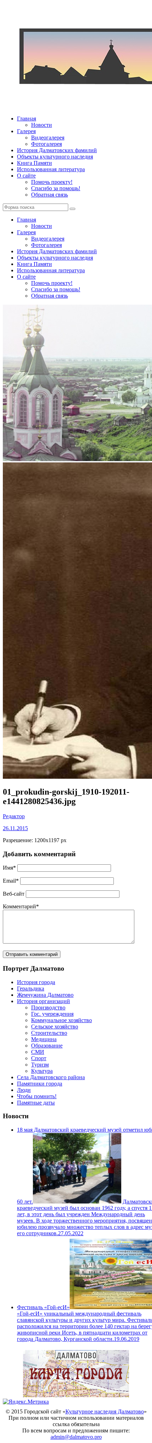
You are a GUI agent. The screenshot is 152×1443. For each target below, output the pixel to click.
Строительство (49, 1033)
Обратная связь (49, 195)
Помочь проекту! (51, 182)
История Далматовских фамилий (57, 150)
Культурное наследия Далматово (104, 1411)
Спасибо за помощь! (55, 188)
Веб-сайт (13, 894)
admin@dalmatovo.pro (76, 1437)
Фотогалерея (46, 144)
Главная (26, 119)
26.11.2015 (15, 828)
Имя (9, 868)
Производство (48, 1007)
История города (36, 982)
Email (11, 881)
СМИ (37, 1052)
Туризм (40, 1065)
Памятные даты (36, 1103)
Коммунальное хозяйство (61, 1020)
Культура (42, 1071)
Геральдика (30, 988)
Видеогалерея (47, 138)
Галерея (26, 131)
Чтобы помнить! (37, 1096)
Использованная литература (51, 169)
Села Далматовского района (51, 1077)
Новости (41, 125)
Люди (24, 1090)
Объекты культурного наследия (55, 157)
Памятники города (39, 1084)
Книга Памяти (34, 163)
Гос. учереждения (52, 1014)
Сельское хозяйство (54, 1027)
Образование (47, 1046)
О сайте (26, 176)
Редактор (14, 816)
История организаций (43, 1001)
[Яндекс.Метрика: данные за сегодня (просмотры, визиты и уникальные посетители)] (26, 1402)
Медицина (44, 1039)
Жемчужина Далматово (45, 995)
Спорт (38, 1058)
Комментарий (21, 906)
